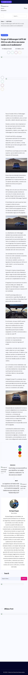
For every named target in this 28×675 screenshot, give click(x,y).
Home (2, 21)
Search (24, 578)
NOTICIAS (8, 21)
